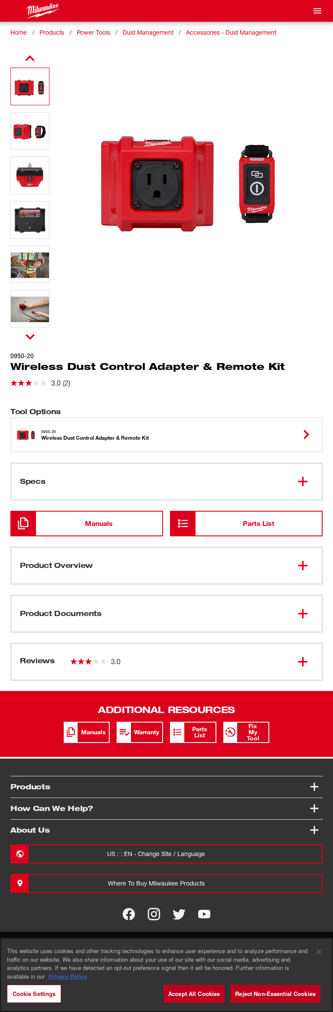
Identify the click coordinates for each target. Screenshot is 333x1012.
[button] (29, 86)
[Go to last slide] (30, 58)
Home (18, 32)
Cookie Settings (34, 993)
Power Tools (93, 32)
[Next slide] (30, 336)
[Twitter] (179, 914)
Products (51, 32)
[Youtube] (204, 914)
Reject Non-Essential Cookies (275, 993)
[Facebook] (128, 914)
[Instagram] (154, 914)
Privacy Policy (68, 976)
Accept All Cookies (194, 993)
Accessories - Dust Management (231, 32)
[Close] (319, 951)
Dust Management (148, 32)
